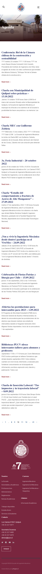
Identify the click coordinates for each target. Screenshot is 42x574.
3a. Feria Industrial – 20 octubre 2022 (19, 162)
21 (33, 422)
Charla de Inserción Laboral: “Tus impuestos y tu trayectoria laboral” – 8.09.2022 (20, 388)
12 (26, 422)
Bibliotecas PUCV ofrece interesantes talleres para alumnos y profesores (21, 347)
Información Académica (28, 503)
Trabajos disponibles (8, 506)
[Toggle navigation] (33, 7)
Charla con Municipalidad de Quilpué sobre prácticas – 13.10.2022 (17, 93)
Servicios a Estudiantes (9, 513)
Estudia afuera (6, 510)
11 (22, 422)
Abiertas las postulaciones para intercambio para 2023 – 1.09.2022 (20, 308)
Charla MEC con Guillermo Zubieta (17, 127)
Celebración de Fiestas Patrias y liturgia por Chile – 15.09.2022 (19, 276)
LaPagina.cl (15, 569)
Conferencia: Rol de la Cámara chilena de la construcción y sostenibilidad (18, 55)
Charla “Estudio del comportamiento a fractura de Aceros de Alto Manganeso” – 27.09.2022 (18, 197)
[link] (7, 538)
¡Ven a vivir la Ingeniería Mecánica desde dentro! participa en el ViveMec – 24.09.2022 (20, 239)
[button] (4, 7)
